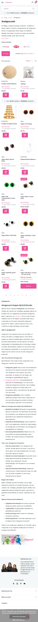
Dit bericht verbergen (19, 616)
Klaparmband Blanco (28, 159)
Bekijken (28, 286)
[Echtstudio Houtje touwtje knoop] (9, 112)
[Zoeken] (33, 9)
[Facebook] (13, 584)
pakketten (18, 316)
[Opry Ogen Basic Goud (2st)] (29, 185)
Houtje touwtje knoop (9, 124)
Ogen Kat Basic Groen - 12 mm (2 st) (28, 273)
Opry (22, 121)
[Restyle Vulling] (29, 72)
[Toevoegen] (6, 95)
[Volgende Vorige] (30, 295)
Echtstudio (5, 81)
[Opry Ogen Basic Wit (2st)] (9, 224)
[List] (35, 61)
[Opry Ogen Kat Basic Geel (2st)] (29, 224)
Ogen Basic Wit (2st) (9, 235)
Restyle (23, 81)
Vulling (23, 84)
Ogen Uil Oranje (26, 124)
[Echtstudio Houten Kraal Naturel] (9, 72)
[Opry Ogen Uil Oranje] (29, 112)
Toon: (28, 61)
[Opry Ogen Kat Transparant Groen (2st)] (9, 185)
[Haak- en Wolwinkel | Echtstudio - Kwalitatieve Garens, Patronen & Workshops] (10, 2)
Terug (5, 17)
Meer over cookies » (19, 620)
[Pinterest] (21, 584)
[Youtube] (24, 584)
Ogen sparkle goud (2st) (9, 273)
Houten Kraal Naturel (9, 84)
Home (10, 17)
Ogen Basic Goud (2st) (27, 197)
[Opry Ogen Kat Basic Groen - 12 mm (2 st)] (29, 261)
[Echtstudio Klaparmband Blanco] (29, 148)
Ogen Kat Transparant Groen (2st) (8, 198)
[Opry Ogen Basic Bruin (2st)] (9, 148)
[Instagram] (17, 584)
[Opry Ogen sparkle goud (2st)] (9, 261)
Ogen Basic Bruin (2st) (8, 160)
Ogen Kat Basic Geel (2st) (28, 236)
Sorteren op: (19, 53)
